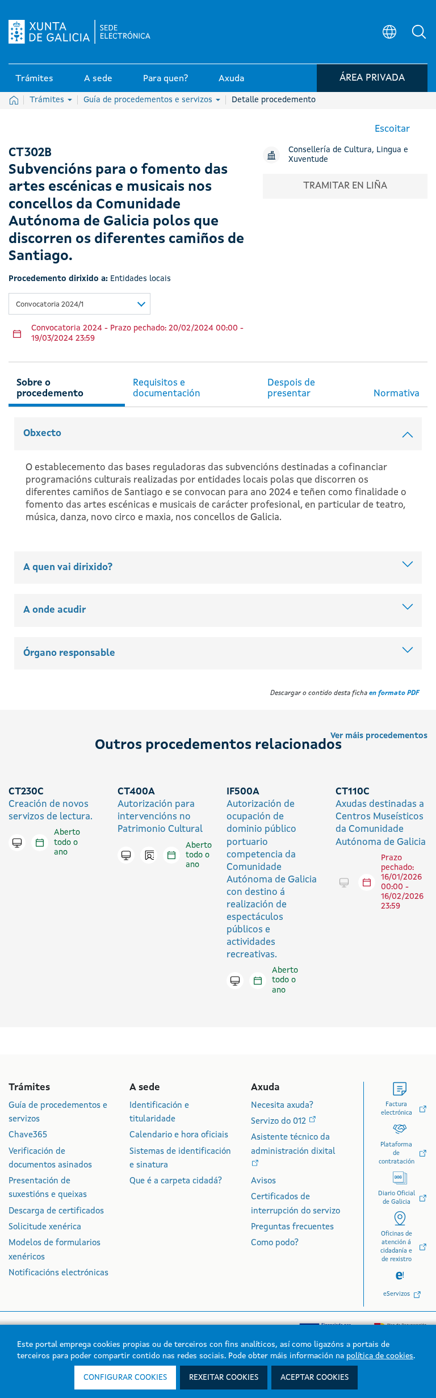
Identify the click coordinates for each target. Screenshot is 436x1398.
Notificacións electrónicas (58, 1273)
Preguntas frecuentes (292, 1227)
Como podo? (275, 1243)
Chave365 (28, 1135)
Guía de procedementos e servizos (149, 100)
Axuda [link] (231, 78)
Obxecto (42, 433)
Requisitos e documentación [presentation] (166, 388)
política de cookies (379, 1356)
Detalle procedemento (274, 100)
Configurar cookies (125, 1378)
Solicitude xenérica (45, 1227)
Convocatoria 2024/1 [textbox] (49, 304)
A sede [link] (98, 78)
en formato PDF (394, 693)
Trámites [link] (34, 78)
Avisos (263, 1181)
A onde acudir (54, 610)
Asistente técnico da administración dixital (293, 1144)
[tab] (67, 387)
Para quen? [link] (165, 78)
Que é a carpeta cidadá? (175, 1181)
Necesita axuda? (282, 1106)
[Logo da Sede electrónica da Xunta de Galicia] (79, 31)
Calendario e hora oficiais (178, 1135)
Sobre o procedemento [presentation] (49, 388)
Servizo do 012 (279, 1121)
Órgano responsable (69, 653)
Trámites (48, 100)
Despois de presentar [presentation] (291, 388)
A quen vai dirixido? (67, 567)
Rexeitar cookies (223, 1378)
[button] (418, 31)
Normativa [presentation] (397, 394)
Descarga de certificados (56, 1211)
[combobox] (79, 304)
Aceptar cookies (314, 1378)
